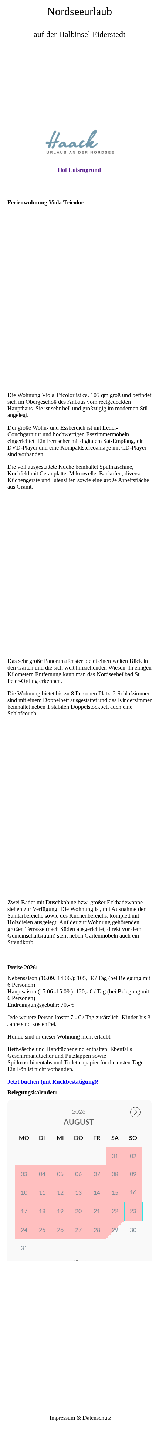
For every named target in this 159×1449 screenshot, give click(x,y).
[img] (79, 87)
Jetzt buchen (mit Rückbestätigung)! (52, 1082)
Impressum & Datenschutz (79, 1418)
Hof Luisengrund (79, 170)
